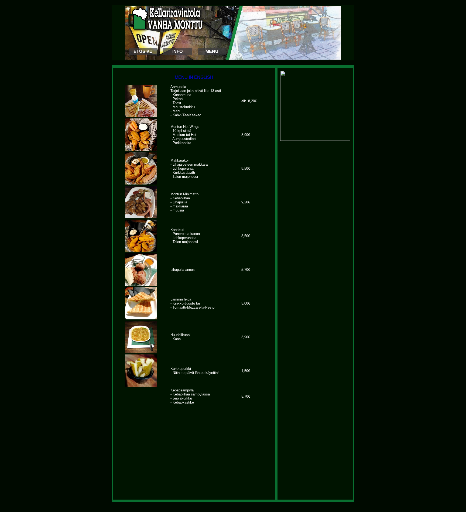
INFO (177, 51)
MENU (211, 51)
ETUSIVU (143, 51)
